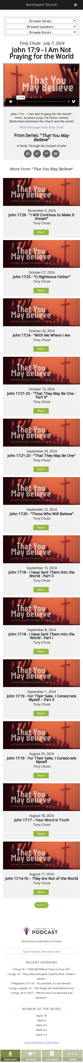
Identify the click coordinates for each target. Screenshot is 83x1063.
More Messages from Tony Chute (42, 127)
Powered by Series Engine (41, 916)
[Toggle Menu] (75, 5)
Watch (41, 232)
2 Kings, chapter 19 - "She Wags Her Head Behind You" (41, 988)
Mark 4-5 (41, 1025)
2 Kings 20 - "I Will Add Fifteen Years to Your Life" (41, 969)
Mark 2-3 (41, 1035)
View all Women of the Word (41, 1042)
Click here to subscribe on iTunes (41, 941)
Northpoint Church (41, 5)
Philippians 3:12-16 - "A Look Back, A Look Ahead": (41, 983)
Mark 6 (41, 1020)
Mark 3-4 (41, 1030)
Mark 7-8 (41, 1015)
